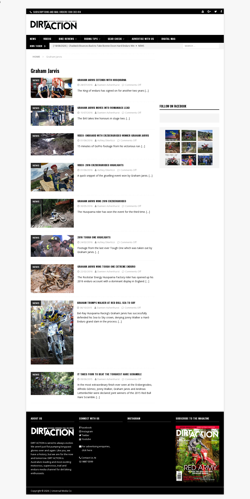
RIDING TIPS (91, 39)
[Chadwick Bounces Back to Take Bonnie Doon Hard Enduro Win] (189, 135)
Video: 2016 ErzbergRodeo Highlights (100, 165)
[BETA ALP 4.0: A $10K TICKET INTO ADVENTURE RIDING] (205, 147)
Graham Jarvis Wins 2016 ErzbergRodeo (101, 201)
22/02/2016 (86, 271)
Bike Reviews (66, 39)
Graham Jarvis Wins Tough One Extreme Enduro (106, 266)
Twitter (85, 435)
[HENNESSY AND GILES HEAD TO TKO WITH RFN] (172, 147)
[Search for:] (201, 45)
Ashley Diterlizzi (106, 140)
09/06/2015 (86, 379)
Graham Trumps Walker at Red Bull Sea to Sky (106, 303)
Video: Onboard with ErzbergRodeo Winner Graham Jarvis (113, 135)
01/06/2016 (86, 140)
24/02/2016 (86, 242)
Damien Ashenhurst (108, 84)
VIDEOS (47, 39)
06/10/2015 (86, 307)
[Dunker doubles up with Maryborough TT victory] (189, 159)
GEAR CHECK (115, 39)
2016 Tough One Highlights (94, 237)
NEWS (33, 39)
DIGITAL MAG (168, 39)
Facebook (86, 427)
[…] (147, 90)
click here (87, 450)
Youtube (86, 439)
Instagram (87, 431)
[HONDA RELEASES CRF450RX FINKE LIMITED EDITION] (172, 159)
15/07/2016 (86, 112)
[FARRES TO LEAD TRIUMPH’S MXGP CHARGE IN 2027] (205, 135)
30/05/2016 (86, 206)
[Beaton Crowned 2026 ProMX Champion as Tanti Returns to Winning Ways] (205, 159)
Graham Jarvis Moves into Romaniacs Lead (103, 107)
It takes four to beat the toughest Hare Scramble (109, 374)
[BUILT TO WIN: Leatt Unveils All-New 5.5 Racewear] (172, 135)
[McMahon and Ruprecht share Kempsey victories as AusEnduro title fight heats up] (189, 147)
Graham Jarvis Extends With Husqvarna (101, 80)
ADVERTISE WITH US (143, 39)
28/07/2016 (86, 84)
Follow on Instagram (151, 435)
